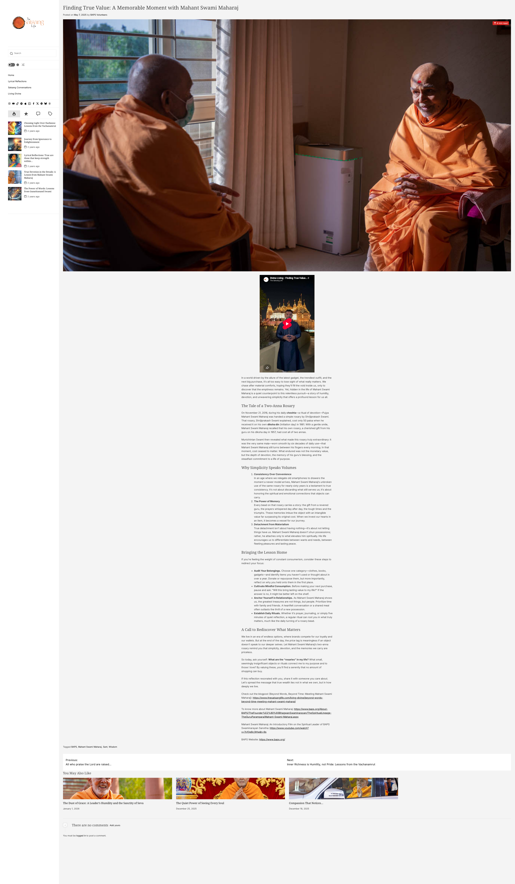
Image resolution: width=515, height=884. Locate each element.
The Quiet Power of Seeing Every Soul (200, 803)
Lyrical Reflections (17, 81)
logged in (81, 835)
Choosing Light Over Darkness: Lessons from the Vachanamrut (40, 124)
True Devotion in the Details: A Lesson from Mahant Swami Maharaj (40, 174)
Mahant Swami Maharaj (90, 746)
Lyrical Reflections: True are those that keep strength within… (39, 158)
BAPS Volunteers (98, 14)
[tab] (14, 113)
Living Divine (14, 93)
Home (11, 75)
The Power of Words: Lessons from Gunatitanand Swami (39, 190)
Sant (105, 746)
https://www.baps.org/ (272, 739)
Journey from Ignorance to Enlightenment (38, 141)
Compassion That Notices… (306, 803)
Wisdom (113, 746)
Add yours (115, 825)
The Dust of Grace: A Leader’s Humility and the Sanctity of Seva (103, 803)
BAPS (74, 746)
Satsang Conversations (19, 87)
